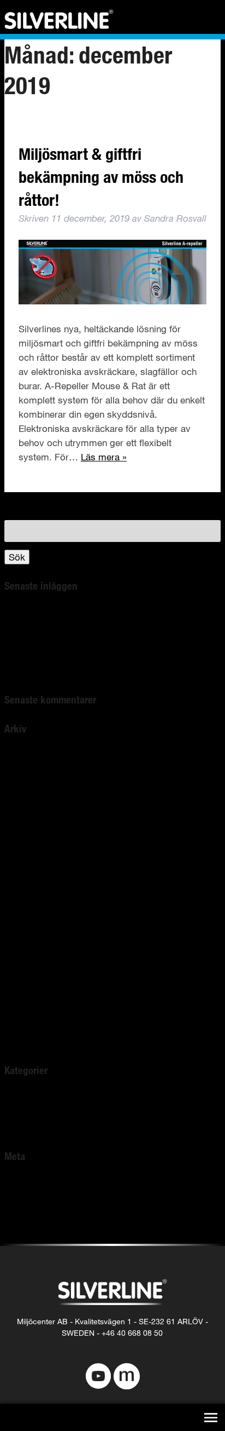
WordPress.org (36, 1227)
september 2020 (38, 914)
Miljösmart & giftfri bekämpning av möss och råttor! (101, 176)
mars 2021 (26, 871)
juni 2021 (22, 857)
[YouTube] (98, 1377)
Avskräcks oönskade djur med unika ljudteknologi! (109, 656)
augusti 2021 (30, 843)
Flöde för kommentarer (52, 1213)
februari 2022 (31, 786)
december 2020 (36, 899)
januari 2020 (29, 971)
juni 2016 (22, 1042)
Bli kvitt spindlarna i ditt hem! (64, 614)
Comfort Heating (38, 1113)
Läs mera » (104, 457)
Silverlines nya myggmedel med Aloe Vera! (93, 642)
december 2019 (36, 985)
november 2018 (36, 1028)
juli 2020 (21, 928)
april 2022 (24, 757)
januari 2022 (29, 800)
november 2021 (36, 828)
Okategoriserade (39, 1099)
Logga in (22, 1184)
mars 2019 (26, 1013)
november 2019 (36, 999)
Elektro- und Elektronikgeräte (64, 671)
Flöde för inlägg (37, 1198)
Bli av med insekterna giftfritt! (65, 628)
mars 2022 (26, 771)
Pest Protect (30, 1127)
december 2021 (36, 814)
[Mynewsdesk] (127, 1377)
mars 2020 (26, 942)
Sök (17, 557)
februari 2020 (31, 956)
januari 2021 (29, 885)
